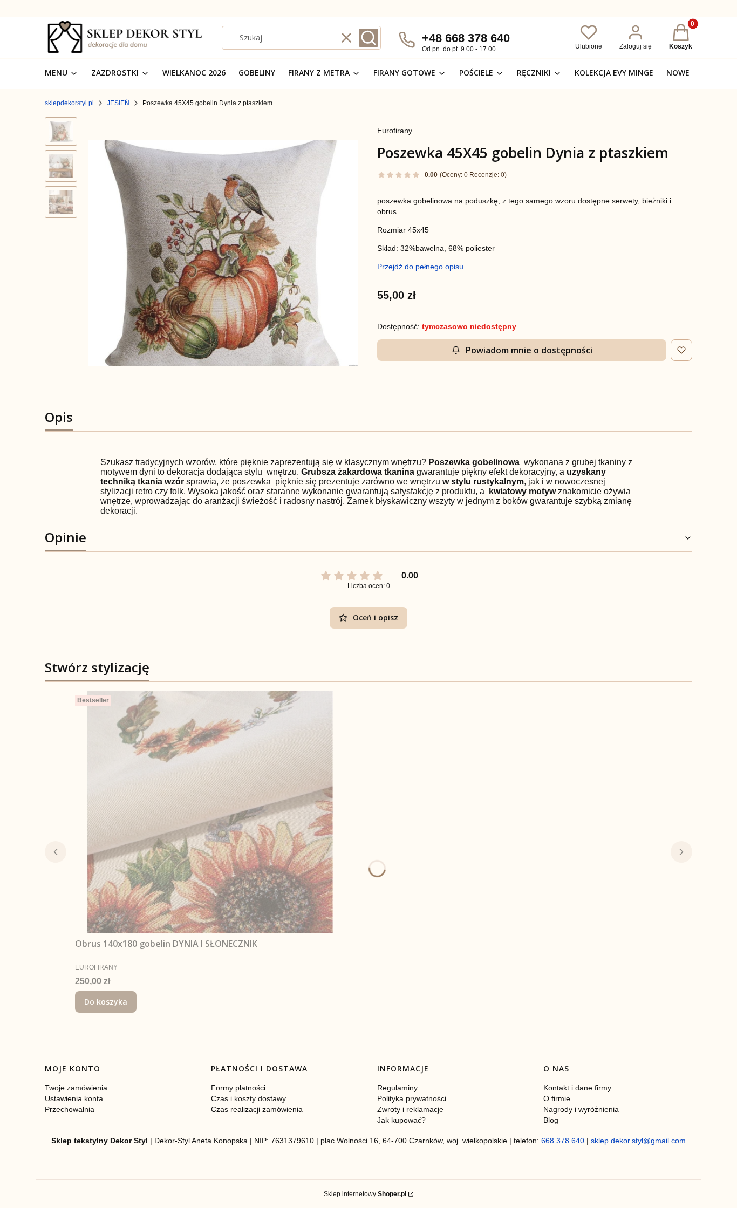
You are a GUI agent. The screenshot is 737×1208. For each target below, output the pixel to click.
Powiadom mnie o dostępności (529, 350)
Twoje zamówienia (76, 1087)
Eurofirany (394, 130)
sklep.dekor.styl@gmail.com (638, 1140)
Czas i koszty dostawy (248, 1098)
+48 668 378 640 (466, 38)
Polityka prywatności (411, 1098)
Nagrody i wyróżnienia (581, 1109)
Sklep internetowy (365, 1194)
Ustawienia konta (74, 1098)
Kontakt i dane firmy (577, 1087)
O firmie (556, 1098)
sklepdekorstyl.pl (69, 103)
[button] (368, 38)
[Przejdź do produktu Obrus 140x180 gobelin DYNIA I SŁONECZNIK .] (210, 812)
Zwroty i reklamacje (410, 1109)
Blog (550, 1120)
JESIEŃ (118, 103)
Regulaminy (397, 1087)
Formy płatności (238, 1087)
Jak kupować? (401, 1120)
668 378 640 (562, 1140)
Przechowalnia (69, 1109)
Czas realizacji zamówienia (257, 1109)
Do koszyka (105, 1002)
